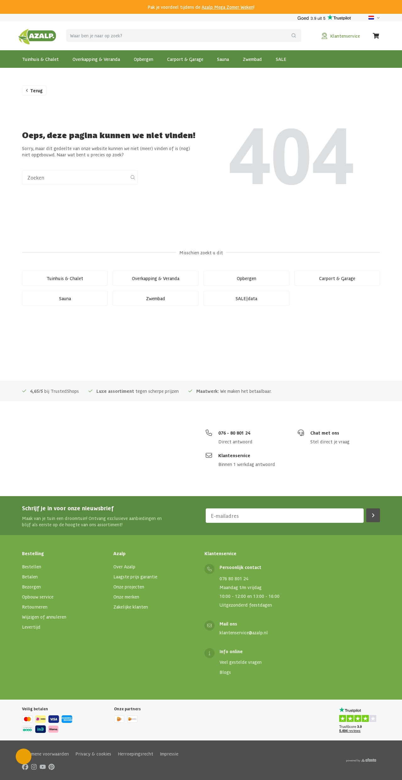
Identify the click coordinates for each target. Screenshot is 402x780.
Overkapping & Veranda (96, 59)
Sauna (223, 59)
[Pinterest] (51, 766)
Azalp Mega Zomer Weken (227, 7)
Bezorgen (31, 586)
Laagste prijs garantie (135, 576)
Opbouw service (37, 596)
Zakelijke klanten (130, 606)
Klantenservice (234, 455)
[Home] (37, 36)
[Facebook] (25, 766)
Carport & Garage (185, 59)
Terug (36, 90)
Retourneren (34, 606)
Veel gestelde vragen (241, 661)
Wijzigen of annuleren (44, 616)
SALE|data (246, 298)
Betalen (30, 576)
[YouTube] (43, 766)
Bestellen (31, 566)
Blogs (225, 671)
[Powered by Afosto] (361, 760)
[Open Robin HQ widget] (23, 756)
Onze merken (126, 596)
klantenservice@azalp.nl (244, 632)
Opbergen (143, 59)
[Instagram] (34, 766)
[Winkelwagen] (376, 36)
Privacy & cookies (93, 753)
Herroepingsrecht (135, 753)
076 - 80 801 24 (234, 433)
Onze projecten (128, 586)
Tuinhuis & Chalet (40, 59)
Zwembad (252, 59)
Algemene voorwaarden (45, 753)
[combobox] (183, 35)
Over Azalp (124, 566)
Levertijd (31, 626)
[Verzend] (293, 35)
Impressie (169, 753)
